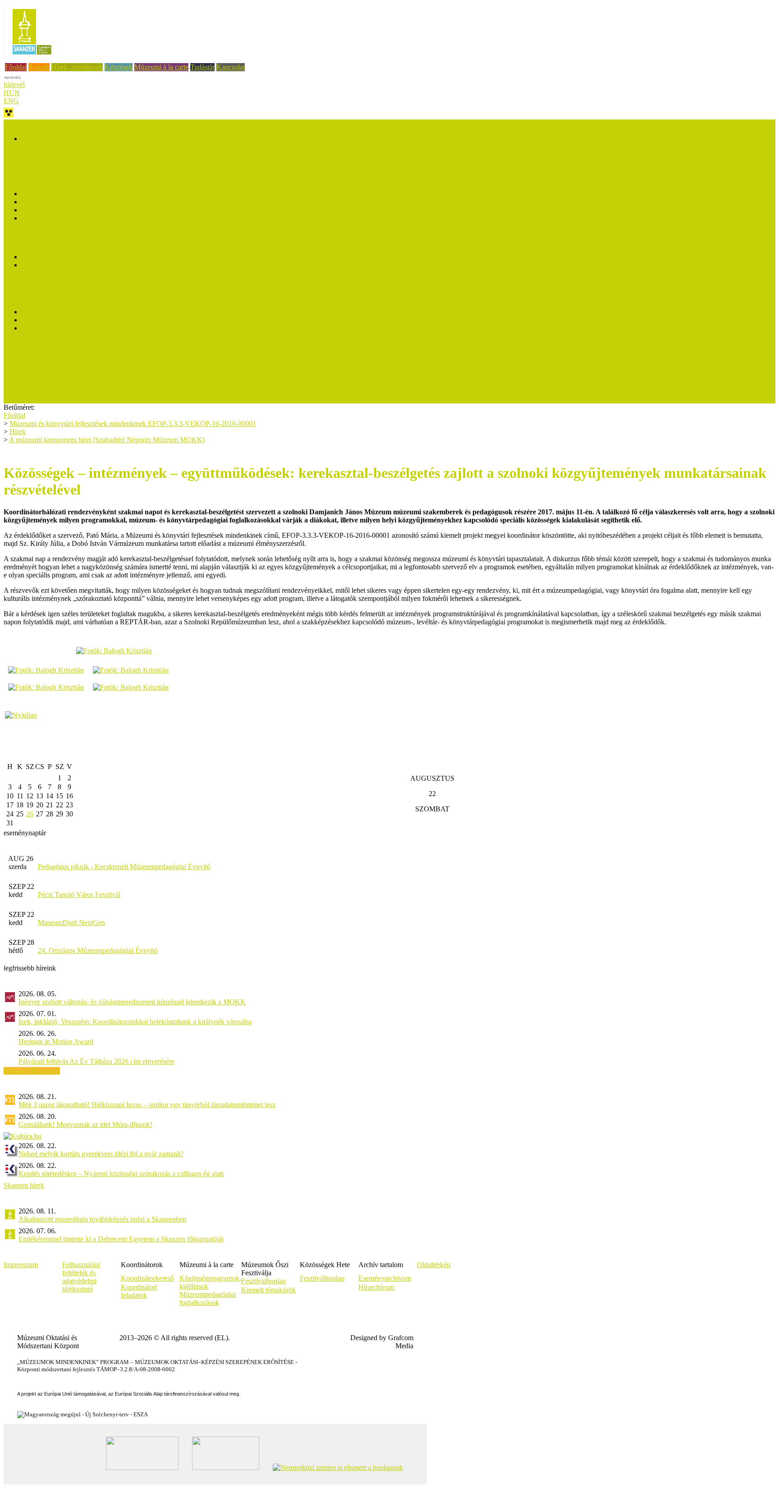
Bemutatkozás (42, 193)
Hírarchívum (376, 1287)
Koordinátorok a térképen (58, 210)
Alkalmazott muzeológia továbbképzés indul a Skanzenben (102, 1219)
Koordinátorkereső (147, 1278)
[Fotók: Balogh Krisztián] (114, 651)
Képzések (119, 67)
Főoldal (16, 67)
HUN (12, 92)
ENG (11, 101)
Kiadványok (21, 359)
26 (29, 814)
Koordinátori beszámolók (58, 218)
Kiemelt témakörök (268, 1290)
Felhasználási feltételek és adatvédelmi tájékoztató (81, 1277)
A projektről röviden (50, 138)
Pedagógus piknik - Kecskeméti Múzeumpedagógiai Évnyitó (124, 866)
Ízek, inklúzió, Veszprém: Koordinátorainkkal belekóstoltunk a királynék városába (135, 1022)
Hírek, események (77, 67)
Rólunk (39, 67)
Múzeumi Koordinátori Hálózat (66, 202)
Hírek (12, 162)
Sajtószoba (19, 367)
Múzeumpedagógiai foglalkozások (207, 1298)
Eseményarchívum (384, 1278)
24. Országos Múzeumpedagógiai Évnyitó (98, 950)
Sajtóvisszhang (25, 376)
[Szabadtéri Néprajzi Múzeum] (32, 57)
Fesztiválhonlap (322, 1278)
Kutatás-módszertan (32, 288)
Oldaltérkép (433, 1264)
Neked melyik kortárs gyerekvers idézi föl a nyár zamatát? (100, 1154)
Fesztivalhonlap (263, 1281)
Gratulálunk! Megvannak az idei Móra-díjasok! (85, 1124)
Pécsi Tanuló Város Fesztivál (79, 894)
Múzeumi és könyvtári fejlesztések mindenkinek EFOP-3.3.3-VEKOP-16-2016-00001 (132, 423)
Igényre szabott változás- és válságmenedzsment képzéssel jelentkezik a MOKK (132, 1002)
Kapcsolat (230, 67)
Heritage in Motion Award (55, 1041)
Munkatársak (22, 351)
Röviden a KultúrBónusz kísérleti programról (86, 257)
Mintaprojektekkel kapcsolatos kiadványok (82, 328)
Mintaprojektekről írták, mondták (68, 320)
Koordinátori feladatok (139, 1291)
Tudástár (202, 67)
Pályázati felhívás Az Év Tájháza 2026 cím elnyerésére (96, 1061)
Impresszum (21, 1264)
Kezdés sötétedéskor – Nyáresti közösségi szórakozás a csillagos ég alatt (121, 1173)
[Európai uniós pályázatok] (21, 715)
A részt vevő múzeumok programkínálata (80, 265)
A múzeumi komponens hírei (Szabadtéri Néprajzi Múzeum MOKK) (107, 440)
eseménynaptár (25, 833)
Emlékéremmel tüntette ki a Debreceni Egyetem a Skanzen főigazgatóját (121, 1239)
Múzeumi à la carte (161, 67)
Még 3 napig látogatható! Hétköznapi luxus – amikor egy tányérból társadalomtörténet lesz (146, 1104)
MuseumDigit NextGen (71, 922)
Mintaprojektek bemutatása (60, 312)
